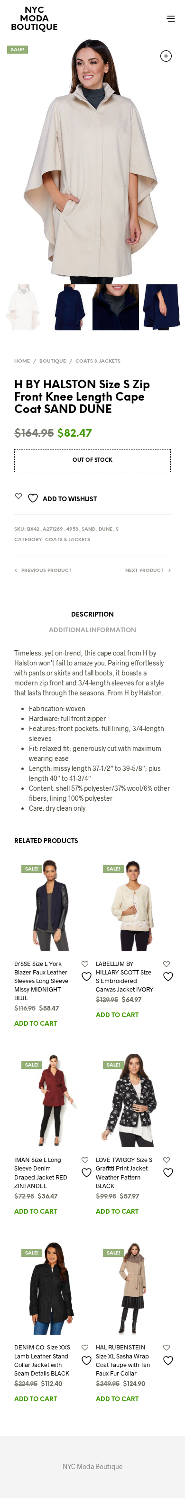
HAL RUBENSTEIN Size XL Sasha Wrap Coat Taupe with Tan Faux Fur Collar (123, 1360)
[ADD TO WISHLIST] (85, 976)
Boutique (52, 361)
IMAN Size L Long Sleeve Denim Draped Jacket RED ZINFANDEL (40, 1172)
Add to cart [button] (35, 1024)
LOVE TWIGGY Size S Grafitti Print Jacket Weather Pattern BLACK (124, 1172)
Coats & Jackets (97, 361)
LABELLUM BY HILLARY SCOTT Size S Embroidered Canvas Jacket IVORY (125, 976)
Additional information (92, 630)
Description (92, 615)
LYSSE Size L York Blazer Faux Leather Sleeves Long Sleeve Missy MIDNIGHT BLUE (41, 981)
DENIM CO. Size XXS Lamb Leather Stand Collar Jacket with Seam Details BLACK (42, 1360)
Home (22, 361)
